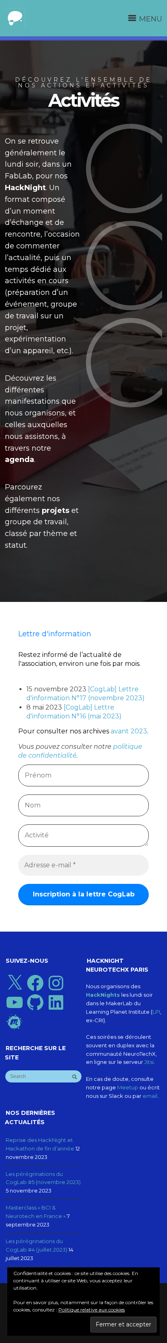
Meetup (127, 1087)
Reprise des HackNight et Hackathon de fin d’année (40, 1144)
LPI (156, 1011)
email (150, 1096)
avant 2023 (129, 731)
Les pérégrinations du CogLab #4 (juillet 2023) (36, 1245)
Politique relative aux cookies (91, 1310)
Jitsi (149, 1062)
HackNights (103, 994)
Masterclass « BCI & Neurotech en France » (36, 1211)
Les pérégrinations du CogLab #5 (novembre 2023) (43, 1178)
